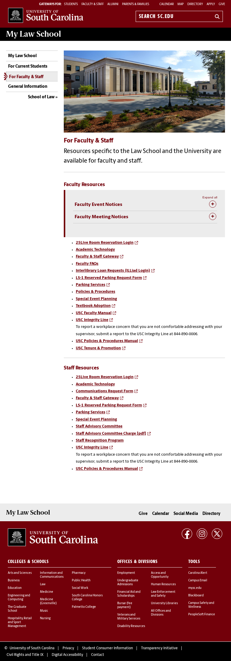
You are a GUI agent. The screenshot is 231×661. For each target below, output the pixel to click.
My (33, 33)
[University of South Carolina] (53, 537)
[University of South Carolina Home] (45, 15)
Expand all (209, 197)
